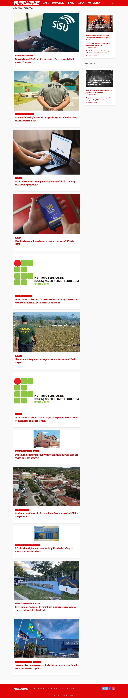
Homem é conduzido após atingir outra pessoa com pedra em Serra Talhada (99, 91)
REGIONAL (36, 451)
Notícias (18, 178)
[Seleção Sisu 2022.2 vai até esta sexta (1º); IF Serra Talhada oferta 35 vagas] (46, 32)
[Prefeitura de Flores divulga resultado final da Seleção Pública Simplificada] (46, 486)
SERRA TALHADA (58, 3)
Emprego (18, 451)
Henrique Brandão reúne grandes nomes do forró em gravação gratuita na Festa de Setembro (99, 27)
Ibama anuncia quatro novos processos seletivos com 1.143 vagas (45, 361)
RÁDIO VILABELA (94, 3)
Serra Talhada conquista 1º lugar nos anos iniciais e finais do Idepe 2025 (98, 44)
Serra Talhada (28, 55)
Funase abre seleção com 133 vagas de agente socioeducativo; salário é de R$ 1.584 (46, 119)
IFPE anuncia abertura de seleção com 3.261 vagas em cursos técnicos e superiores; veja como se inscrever (46, 301)
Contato (81, 3)
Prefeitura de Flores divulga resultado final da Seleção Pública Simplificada (46, 515)
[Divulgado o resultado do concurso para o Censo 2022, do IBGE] (46, 214)
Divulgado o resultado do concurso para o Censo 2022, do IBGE (44, 243)
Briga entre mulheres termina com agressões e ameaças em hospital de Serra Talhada (99, 99)
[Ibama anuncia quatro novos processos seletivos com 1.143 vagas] (46, 332)
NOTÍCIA (71, 3)
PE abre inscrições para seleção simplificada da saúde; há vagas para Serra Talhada (44, 550)
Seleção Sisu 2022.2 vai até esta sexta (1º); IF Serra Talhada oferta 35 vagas (45, 60)
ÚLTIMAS (46, 3)
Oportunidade (20, 114)
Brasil (18, 237)
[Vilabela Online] (27, 3)
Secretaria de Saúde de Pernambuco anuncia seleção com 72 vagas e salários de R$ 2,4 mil (45, 608)
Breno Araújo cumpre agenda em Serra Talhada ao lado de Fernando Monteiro (97, 36)
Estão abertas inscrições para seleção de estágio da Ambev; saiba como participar (45, 183)
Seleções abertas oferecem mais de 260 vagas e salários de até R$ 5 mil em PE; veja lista (46, 667)
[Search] (112, 3)
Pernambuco (29, 114)
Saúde (27, 544)
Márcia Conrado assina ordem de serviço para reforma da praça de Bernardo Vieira (99, 51)
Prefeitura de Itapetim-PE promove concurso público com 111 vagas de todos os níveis (46, 456)
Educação (19, 55)
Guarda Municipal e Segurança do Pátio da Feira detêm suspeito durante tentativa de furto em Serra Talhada (99, 82)
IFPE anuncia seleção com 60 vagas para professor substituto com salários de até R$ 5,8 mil (46, 419)
